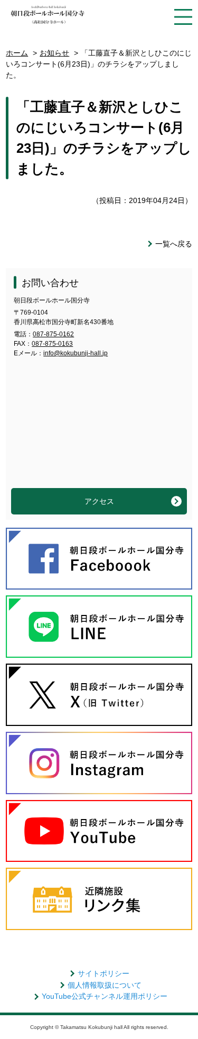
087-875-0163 (52, 343)
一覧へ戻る (173, 244)
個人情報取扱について (105, 985)
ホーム (17, 53)
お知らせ (54, 53)
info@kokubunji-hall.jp (75, 353)
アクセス (99, 501)
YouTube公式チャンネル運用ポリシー (104, 996)
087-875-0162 (53, 334)
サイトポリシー (103, 973)
